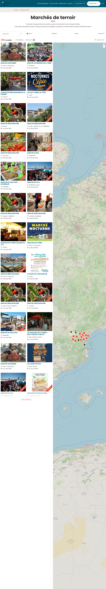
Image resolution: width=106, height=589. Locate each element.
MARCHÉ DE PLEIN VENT (9, 333)
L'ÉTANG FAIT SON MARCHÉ (37, 274)
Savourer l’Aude (24, 10)
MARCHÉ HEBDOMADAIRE (10, 123)
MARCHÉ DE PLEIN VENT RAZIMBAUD (9, 183)
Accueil (16, 10)
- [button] (104, 47)
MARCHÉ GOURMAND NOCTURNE (39, 63)
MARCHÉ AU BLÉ (33, 153)
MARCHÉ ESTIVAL (33, 182)
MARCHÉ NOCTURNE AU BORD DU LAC (13, 244)
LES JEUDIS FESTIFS (34, 364)
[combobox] (61, 34)
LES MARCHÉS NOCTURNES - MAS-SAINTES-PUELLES (37, 333)
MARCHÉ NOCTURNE (34, 243)
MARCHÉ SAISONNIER (8, 63)
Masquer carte (100, 39)
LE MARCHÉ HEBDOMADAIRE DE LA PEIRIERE (13, 93)
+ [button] (104, 44)
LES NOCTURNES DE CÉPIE (36, 92)
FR (103, 3)
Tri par (18, 39)
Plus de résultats (26, 399)
